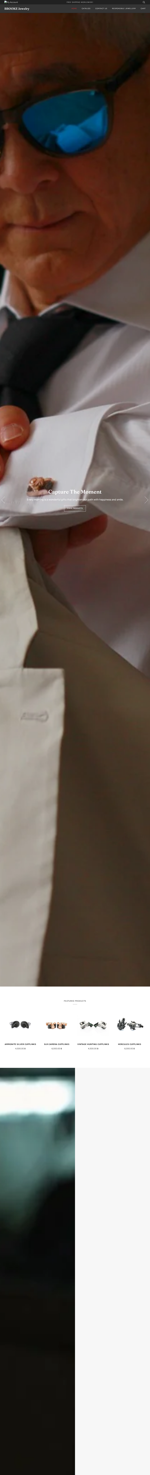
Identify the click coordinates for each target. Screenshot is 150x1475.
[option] (75, 500)
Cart (143, 8)
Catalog (86, 8)
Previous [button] (5, 500)
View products (75, 508)
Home (74, 8)
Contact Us (101, 8)
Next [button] (144, 500)
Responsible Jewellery (124, 8)
